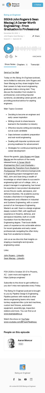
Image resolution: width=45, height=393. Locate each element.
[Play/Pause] (8, 48)
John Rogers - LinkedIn (14, 255)
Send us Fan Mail (11, 72)
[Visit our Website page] (31, 379)
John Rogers (25, 156)
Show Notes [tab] (10, 64)
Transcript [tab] (35, 64)
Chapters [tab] (22, 64)
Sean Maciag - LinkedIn (14, 258)
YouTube (25, 319)
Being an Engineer (16, 5)
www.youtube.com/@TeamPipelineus (20, 322)
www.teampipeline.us (13, 314)
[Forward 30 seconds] (11, 56)
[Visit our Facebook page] (14, 379)
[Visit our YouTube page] (25, 379)
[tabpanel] (22, 198)
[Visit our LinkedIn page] (19, 379)
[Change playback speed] (16, 56)
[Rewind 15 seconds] (6, 56)
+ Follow (37, 5)
